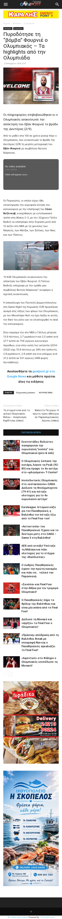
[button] (5, 4)
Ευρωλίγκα (29, 23)
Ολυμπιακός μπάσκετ (25, 392)
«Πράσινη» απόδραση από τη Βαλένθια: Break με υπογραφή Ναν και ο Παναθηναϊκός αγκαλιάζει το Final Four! (40, 642)
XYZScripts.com (47, 917)
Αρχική (6, 23)
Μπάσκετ (17, 23)
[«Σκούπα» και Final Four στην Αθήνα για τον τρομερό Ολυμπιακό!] (11, 588)
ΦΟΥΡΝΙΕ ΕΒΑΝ (45, 392)
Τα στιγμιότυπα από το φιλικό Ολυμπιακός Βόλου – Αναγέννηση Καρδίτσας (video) (16, 415)
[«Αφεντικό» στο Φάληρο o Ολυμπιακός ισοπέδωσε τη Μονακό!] (11, 662)
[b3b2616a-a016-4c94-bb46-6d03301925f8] (31, 272)
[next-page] (11, 674)
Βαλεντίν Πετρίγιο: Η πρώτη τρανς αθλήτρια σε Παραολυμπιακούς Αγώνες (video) (46, 415)
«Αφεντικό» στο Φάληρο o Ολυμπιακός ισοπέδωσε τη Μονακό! (39, 661)
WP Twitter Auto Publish (18, 917)
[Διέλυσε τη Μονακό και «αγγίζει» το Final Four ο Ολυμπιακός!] (11, 623)
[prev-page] (5, 674)
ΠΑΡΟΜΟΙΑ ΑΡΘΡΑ (31, 432)
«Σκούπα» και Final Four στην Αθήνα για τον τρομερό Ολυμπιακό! (39, 588)
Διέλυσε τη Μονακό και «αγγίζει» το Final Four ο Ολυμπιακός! (36, 623)
